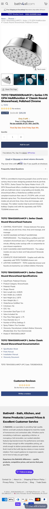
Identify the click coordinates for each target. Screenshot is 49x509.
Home (3, 19)
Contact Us (6, 479)
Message (17, 159)
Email (8, 159)
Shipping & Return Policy (34, 479)
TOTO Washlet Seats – (24, 14)
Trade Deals (41, 482)
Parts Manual (8, 352)
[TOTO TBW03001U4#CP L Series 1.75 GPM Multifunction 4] (19, 79)
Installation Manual (10, 354)
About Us (18, 479)
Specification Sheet (10, 349)
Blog (32, 482)
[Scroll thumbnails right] (46, 79)
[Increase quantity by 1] (21, 137)
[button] (6, 108)
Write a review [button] (24, 393)
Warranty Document (11, 357)
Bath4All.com (19, 492)
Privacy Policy (8, 482)
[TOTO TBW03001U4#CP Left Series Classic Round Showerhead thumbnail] (7, 79)
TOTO (6, 105)
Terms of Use (21, 482)
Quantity (4, 132)
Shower (11, 19)
